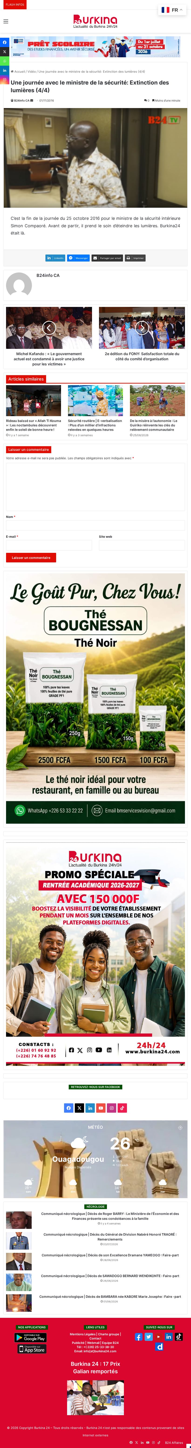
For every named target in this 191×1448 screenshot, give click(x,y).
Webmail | (94, 1343)
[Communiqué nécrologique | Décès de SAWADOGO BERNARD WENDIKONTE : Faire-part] (19, 1282)
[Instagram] (4, 79)
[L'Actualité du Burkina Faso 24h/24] (95, 21)
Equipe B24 (110, 1343)
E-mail (12, 536)
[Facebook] (4, 42)
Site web (105, 536)
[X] (4, 51)
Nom (10, 517)
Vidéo (31, 71)
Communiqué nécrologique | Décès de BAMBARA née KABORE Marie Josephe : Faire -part (110, 1296)
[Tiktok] (179, 1340)
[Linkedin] (4, 70)
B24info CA (22, 100)
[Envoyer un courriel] (31, 100)
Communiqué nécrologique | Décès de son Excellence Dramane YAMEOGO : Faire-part (110, 1255)
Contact (95, 1338)
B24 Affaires (174, 1443)
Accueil (19, 71)
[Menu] (5, 23)
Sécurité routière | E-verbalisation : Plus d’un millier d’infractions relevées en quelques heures (95, 425)
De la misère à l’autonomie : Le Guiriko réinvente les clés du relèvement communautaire (153, 425)
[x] (149, 1340)
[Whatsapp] (4, 61)
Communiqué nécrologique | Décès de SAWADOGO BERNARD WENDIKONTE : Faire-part (110, 1276)
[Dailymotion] (159, 1349)
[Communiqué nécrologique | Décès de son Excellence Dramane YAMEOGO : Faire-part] (19, 1261)
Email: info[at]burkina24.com (95, 1351)
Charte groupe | (109, 1334)
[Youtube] (159, 1340)
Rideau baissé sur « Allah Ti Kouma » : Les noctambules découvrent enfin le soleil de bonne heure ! (33, 425)
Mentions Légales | (84, 1334)
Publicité (78, 1343)
